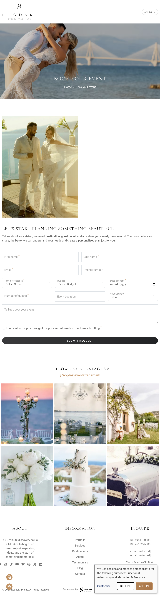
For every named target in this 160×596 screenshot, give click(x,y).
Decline (125, 586)
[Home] (19, 7)
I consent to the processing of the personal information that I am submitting (53, 328)
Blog (80, 568)
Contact (80, 573)
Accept (144, 586)
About (80, 556)
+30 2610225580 (140, 544)
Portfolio (80, 540)
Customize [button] (104, 586)
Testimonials (80, 562)
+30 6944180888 (140, 540)
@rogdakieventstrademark (80, 375)
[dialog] (125, 579)
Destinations (80, 551)
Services (80, 545)
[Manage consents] (9, 586)
